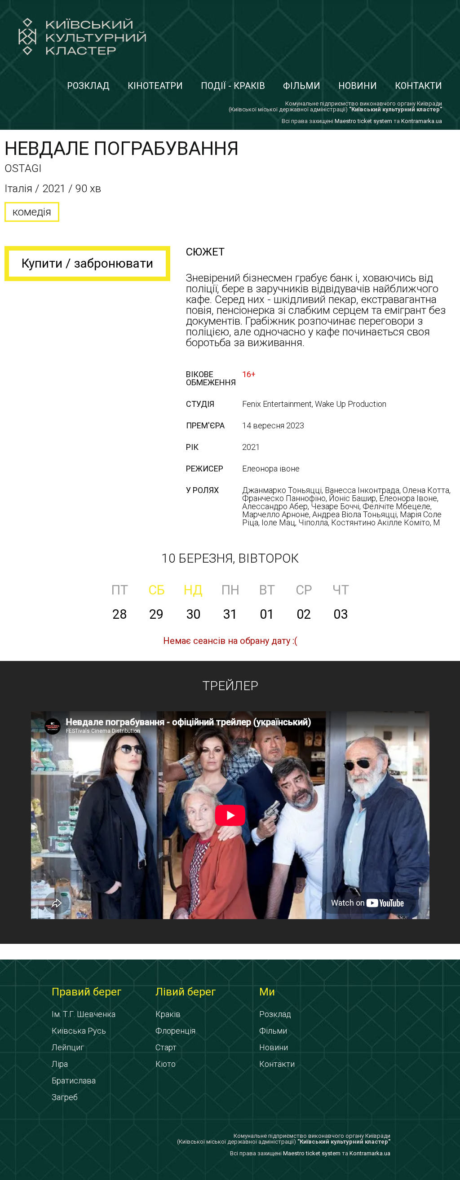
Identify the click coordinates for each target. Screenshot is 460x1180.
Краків (168, 1014)
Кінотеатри (155, 85)
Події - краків (233, 85)
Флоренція (175, 1030)
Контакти (418, 85)
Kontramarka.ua (421, 121)
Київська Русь (79, 1030)
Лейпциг (68, 1047)
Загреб (65, 1097)
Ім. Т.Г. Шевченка (83, 1014)
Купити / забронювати (87, 263)
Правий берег (87, 992)
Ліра (60, 1064)
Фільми (301, 85)
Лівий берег (185, 992)
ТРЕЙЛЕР (230, 685)
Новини (357, 85)
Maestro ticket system (363, 121)
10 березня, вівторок (230, 558)
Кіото (165, 1064)
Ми (267, 992)
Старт (166, 1047)
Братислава (74, 1080)
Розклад (88, 85)
